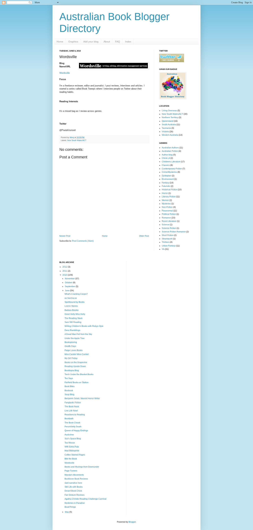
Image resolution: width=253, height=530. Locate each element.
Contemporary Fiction (172, 168)
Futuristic (166, 186)
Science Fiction (169, 228)
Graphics (73, 41)
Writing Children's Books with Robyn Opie (84, 326)
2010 (65, 275)
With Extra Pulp (72, 447)
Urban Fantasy (169, 246)
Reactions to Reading (75, 414)
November (70, 278)
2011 (65, 271)
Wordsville (64, 73)
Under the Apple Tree (75, 338)
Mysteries (166, 203)
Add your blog (90, 41)
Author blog (167, 155)
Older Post (144, 236)
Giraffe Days (70, 346)
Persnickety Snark (73, 426)
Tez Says (69, 378)
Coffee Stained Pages (75, 455)
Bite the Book (71, 459)
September (70, 286)
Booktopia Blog (72, 370)
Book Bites (70, 386)
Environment (168, 179)
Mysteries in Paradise (75, 503)
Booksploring (71, 342)
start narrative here (73, 483)
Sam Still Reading (73, 322)
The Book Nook (72, 406)
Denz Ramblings (72, 330)
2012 (65, 267)
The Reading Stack (73, 318)
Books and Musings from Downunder (82, 467)
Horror (165, 193)
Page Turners (71, 471)
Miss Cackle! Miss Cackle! (77, 354)
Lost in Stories (71, 306)
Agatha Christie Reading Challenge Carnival (85, 499)
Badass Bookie (72, 310)
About (107, 41)
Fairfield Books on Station (76, 382)
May (67, 512)
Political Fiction (169, 214)
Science (165, 224)
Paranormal (167, 211)
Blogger (132, 522)
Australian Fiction (170, 151)
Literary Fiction (169, 196)
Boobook (69, 390)
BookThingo (70, 507)
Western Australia (170, 135)
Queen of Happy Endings (76, 430)
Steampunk (167, 239)
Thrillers (165, 242)
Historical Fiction (169, 189)
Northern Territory (170, 117)
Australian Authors (170, 147)
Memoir (165, 200)
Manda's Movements (74, 475)
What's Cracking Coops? (76, 294)
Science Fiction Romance (174, 231)
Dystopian (166, 175)
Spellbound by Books (75, 302)
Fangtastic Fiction (73, 402)
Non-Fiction (167, 207)
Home (60, 41)
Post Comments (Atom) (83, 241)
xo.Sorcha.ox (71, 298)
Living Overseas (169, 110)
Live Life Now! (71, 410)
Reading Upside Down (75, 366)
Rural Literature (169, 221)
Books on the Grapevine (76, 362)
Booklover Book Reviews (76, 479)
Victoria (165, 131)
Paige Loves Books (74, 350)
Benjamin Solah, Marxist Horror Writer (82, 398)
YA (163, 249)
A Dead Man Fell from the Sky (78, 334)
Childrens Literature (171, 161)
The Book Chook (72, 422)
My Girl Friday (71, 358)
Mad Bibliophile (72, 450)
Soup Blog (69, 394)
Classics (166, 165)
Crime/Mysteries (169, 172)
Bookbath (69, 418)
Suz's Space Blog (73, 438)
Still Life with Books (74, 487)
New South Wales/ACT (76, 140)
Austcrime (69, 434)
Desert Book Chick (73, 491)
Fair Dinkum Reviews (75, 495)
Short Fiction (167, 235)
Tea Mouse (70, 443)
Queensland (167, 121)
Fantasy (165, 183)
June (67, 290)
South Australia (169, 124)
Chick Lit (166, 158)
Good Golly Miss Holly (75, 314)
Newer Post (64, 236)
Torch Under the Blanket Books (79, 374)
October (69, 282)
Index (128, 41)
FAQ (117, 41)
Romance (166, 218)
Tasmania (166, 128)
